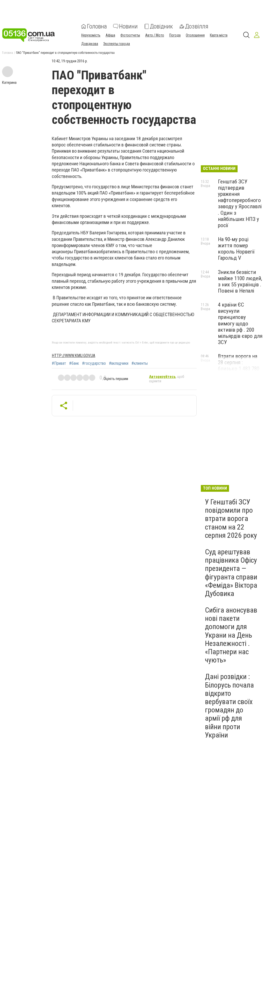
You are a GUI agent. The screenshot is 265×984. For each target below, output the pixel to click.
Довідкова (89, 44)
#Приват (59, 363)
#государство (94, 363)
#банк (74, 363)
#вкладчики (118, 363)
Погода (175, 35)
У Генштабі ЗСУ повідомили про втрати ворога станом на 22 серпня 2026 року (231, 519)
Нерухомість (90, 35)
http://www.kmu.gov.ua (73, 355)
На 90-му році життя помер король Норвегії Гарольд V (236, 248)
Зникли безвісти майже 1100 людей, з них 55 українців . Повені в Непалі (240, 281)
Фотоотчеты (130, 35)
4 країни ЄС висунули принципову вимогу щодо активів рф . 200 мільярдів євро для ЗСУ (240, 323)
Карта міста (218, 35)
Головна (97, 26)
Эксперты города (116, 44)
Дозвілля (196, 26)
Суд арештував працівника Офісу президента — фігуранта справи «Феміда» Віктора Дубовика (231, 573)
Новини (128, 26)
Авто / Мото (154, 35)
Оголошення (195, 35)
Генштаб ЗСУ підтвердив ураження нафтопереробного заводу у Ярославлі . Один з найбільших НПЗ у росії (240, 203)
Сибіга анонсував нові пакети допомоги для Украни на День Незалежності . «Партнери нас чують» (231, 635)
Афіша (110, 35)
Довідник (161, 26)
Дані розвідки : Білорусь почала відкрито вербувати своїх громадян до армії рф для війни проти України (229, 705)
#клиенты (139, 363)
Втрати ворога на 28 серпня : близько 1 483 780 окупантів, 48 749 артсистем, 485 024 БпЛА (239, 372)
